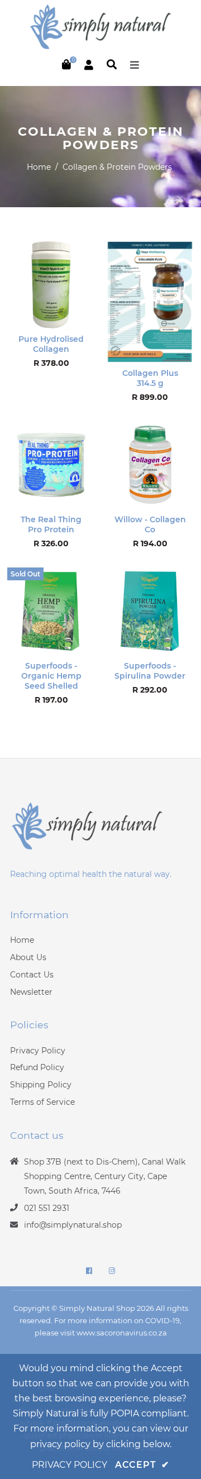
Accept (142, 1464)
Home (39, 167)
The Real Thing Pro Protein (51, 524)
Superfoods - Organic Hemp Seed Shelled (51, 676)
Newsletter (31, 992)
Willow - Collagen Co (150, 524)
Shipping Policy (40, 1085)
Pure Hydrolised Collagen (51, 344)
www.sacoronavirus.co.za (121, 1332)
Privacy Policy (37, 1051)
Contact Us (32, 975)
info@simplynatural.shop (73, 1225)
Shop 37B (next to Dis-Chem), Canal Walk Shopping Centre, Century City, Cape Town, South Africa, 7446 (104, 1176)
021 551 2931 (46, 1208)
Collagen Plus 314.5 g (150, 378)
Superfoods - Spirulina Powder (149, 671)
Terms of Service (42, 1102)
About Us (28, 957)
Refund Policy (37, 1067)
